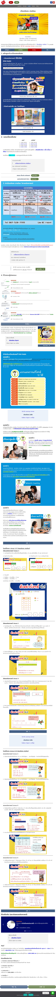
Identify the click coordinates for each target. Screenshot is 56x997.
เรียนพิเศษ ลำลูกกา (14, 340)
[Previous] (3, 924)
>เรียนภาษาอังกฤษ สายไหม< (23, 163)
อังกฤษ (24, 6)
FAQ (37, 6)
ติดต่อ (33, 6)
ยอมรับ (25, 994)
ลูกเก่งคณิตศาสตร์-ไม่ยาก (23, 179)
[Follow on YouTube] (54, 2)
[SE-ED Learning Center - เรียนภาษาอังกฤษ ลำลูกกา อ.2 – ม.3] (4, 2)
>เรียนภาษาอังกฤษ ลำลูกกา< (21, 254)
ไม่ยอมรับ (31, 994)
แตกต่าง (19, 6)
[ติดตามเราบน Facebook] (51, 2)
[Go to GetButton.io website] (53, 995)
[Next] (52, 924)
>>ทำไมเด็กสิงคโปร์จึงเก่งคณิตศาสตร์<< (13, 68)
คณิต (29, 6)
